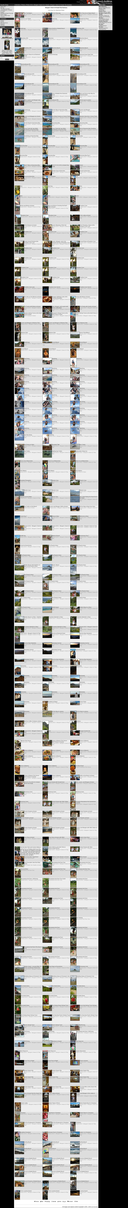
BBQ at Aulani (83, 857)
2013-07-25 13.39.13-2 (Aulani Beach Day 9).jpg (32, 782)
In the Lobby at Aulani (85, 215)
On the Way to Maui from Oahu (87, 506)
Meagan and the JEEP (104, 12)
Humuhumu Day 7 (84, 535)
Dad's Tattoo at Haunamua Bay (32, 165)
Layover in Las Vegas (25, 18)
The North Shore (25, 986)
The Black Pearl (80, 765)
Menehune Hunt (28, 791)
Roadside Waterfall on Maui (56, 617)
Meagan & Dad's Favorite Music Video (6, 14)
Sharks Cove (55, 480)
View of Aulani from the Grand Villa (33, 1093)
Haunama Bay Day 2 (85, 155)
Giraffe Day (23, 535)
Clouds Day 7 (23, 516)
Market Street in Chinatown (86, 1112)
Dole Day (50, 186)
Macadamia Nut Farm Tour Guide (57, 878)
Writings (2, 25)
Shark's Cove (83, 480)
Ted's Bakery (23, 470)
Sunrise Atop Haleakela (86, 633)
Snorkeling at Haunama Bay (31, 136)
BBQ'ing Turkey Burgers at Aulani (60, 857)
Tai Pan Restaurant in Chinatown (32, 1122)
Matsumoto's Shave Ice (81, 451)
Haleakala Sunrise (56, 643)
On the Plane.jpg (56, 13)
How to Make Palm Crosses (5, 16)
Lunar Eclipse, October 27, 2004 (6, 10)
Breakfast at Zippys (52, 701)
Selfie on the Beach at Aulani (87, 775)
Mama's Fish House (26, 740)
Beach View (55, 496)
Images (2, 12)
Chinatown (22, 1112)
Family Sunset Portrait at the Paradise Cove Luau (31, 242)
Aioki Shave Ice (79, 1041)
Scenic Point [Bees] (84, 332)
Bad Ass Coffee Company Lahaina (33, 721)
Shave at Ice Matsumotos (26, 461)
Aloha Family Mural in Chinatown (88, 1103)
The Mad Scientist (5, 8)
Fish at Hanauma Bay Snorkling (88, 128)
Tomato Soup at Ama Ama (58, 170)
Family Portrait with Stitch (86, 847)
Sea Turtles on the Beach (30, 506)
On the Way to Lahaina (58, 711)
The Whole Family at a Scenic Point (61, 116)
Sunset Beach (55, 342)
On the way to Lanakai (85, 100)
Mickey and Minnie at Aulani (27, 205)
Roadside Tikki (56, 444)
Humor (2, 21)
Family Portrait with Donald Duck (56, 782)
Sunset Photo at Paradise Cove (88, 241)
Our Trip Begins (28, 13)
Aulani (81, 165)
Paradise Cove (83, 205)
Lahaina (51, 721)
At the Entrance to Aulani (30, 225)
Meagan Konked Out (85, 731)
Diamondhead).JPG (29, 74)
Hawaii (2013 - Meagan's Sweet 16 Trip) (86, 526)
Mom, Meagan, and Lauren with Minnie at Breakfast (60, 307)
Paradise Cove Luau (29, 287)
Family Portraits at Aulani (30, 811)
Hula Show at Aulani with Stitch (56, 837)
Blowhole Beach (84, 38)
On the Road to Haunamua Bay (32, 123)
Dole (77, 176)
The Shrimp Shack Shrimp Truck (60, 1005)
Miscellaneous (4, 22)
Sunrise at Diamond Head (58, 633)
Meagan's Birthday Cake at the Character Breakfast (59, 297)
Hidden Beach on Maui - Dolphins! (33, 617)
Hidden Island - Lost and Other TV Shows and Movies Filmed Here (32, 967)
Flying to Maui (55, 516)
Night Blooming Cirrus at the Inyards (105, 23)
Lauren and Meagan (85, 109)
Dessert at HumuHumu (26, 545)
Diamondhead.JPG (26, 64)
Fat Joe (2, 7)
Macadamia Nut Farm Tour (58, 862)
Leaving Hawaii (84, 1191)
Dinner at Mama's (84, 740)
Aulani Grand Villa (28, 1070)
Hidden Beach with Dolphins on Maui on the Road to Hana (32, 565)
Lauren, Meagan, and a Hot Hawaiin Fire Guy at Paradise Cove (61, 242)
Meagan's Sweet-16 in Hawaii (41, 5)
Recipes (2, 24)
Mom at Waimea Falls (81, 323)
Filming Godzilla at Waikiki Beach (56, 28)
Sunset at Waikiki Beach (30, 1158)
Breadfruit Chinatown (25, 1132)
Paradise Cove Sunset (54, 287)
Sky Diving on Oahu (29, 444)
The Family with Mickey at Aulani (32, 306)
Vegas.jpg (54, 18)
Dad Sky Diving (28, 435)
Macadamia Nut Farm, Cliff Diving (29, 878)
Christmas (101, 10)
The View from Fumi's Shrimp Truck (61, 1015)
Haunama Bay (23, 145)
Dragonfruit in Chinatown (54, 1112)
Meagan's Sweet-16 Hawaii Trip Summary (61, 5)
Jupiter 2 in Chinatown (85, 1132)
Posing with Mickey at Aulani (83, 296)
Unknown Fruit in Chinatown (55, 1132)
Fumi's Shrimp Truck (29, 1025)
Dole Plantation (52, 176)
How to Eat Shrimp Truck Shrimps (88, 1005)
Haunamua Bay (56, 123)
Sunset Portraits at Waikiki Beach (32, 1181)
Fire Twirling (79, 917)
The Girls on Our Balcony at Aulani (33, 296)
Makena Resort (56, 535)
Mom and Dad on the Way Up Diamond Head (87, 94)
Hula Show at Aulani (29, 837)
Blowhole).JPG (80, 28)
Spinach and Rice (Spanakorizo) (103, 28)
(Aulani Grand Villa (57, 1070)
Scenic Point (83, 701)
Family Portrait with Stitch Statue (60, 801)
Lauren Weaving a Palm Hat (59, 225)
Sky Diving (27, 358)
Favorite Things (4, 5)
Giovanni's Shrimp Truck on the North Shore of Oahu (60, 313)
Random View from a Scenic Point (88, 116)
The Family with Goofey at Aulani (88, 306)
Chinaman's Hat (84, 966)
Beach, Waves (55, 565)
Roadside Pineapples (25, 480)
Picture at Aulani (84, 1060)
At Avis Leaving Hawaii (26, 1191)
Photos (2, 20)
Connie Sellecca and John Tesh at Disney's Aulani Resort (56, 847)
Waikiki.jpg (22, 28)
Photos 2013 (29, 5)
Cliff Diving (82, 1025)
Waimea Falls (24, 332)
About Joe (3, 6)
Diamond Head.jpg (52, 54)
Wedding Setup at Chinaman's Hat (33, 976)
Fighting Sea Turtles (57, 451)
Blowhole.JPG (24, 38)
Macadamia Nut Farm (85, 862)
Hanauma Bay (51, 136)
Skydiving (54, 358)
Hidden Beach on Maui (85, 607)
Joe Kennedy (94, 1206)
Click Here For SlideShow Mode (56, 10)
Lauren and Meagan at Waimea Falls (30, 323)
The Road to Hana (53, 545)
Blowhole (51, 38)
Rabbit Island (55, 607)
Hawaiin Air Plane (84, 18)
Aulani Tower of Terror (54, 1103)
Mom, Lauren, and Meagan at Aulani (85, 782)
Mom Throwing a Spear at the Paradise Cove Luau (87, 225)
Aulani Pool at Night (29, 1060)
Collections (3, 18)
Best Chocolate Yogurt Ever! (31, 857)
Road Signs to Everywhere (55, 966)
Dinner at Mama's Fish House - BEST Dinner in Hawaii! (60, 741)
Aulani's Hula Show (85, 837)
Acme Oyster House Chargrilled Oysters (104, 19)
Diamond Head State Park (86, 54)
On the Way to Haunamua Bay (59, 109)
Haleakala (23, 666)
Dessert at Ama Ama (85, 170)
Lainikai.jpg (27, 109)
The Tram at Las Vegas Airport (87, 13)
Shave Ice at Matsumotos (54, 461)
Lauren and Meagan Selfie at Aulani (59, 506)
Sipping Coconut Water (26, 496)
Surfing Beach (27, 1142)
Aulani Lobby (24, 1103)
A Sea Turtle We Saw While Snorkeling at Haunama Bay (31, 129)
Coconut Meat (24, 869)
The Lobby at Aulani (29, 170)
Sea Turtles (82, 444)
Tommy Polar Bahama (104, 7)
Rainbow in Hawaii (57, 1041)
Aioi (50, 731)
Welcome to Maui (84, 516)
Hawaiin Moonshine (81, 1051)
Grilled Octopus (103, 25)
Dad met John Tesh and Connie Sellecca (30, 847)
